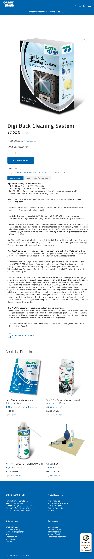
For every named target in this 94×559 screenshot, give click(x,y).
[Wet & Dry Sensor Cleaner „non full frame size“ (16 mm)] (66, 376)
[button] (89, 5)
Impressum (10, 539)
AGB (8, 534)
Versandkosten (30, 141)
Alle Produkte (54, 500)
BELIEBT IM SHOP (24, 172)
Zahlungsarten (54, 531)
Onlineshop (53, 526)
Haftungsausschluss (57, 536)
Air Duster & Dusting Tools (59, 503)
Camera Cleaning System (41, 172)
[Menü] (90, 534)
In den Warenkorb (20, 160)
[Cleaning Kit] (66, 440)
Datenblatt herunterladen (23, 335)
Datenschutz (11, 536)
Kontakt (9, 541)
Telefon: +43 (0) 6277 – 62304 (19, 505)
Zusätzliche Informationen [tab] (37, 178)
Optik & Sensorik (58, 172)
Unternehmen (12, 526)
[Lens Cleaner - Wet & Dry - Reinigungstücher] (25, 376)
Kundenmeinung (13, 529)
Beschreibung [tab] (15, 178)
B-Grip (51, 510)
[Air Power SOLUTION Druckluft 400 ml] (25, 440)
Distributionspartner (15, 531)
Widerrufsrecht (54, 534)
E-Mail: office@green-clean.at (19, 510)
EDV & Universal (55, 505)
